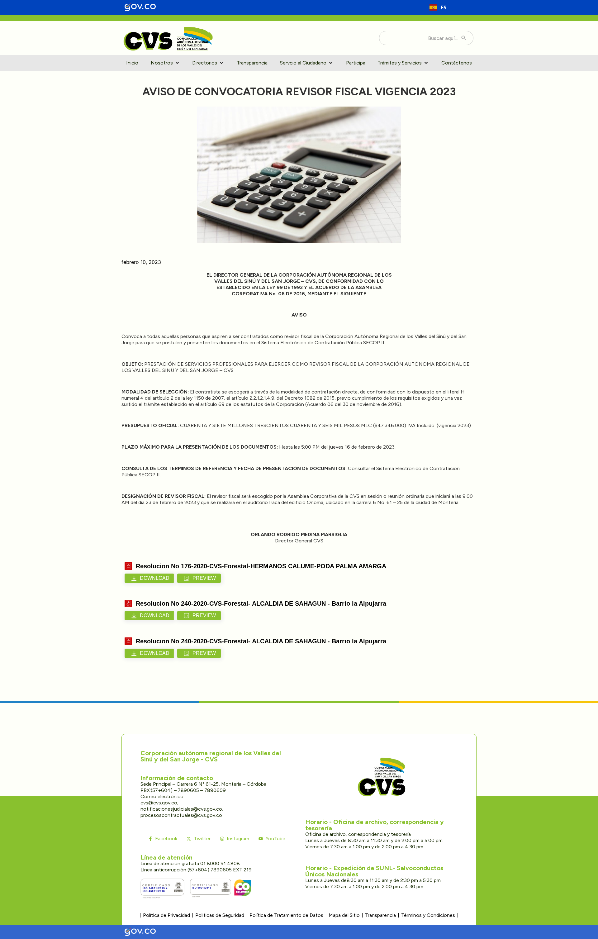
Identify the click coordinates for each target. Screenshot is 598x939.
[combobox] (438, 7)
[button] (165, 63)
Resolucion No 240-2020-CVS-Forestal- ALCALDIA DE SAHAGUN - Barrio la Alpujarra (261, 603)
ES (443, 7)
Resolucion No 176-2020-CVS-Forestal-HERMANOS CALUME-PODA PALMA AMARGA (261, 566)
